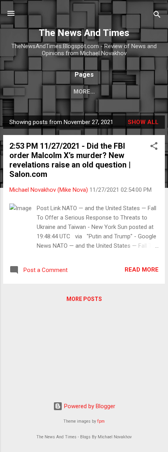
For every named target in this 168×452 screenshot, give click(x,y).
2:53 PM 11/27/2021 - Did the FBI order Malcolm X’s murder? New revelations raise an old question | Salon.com (70, 160)
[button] (154, 147)
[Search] (157, 16)
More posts (84, 299)
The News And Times (84, 32)
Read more (142, 269)
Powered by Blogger (89, 406)
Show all (143, 122)
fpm (101, 421)
